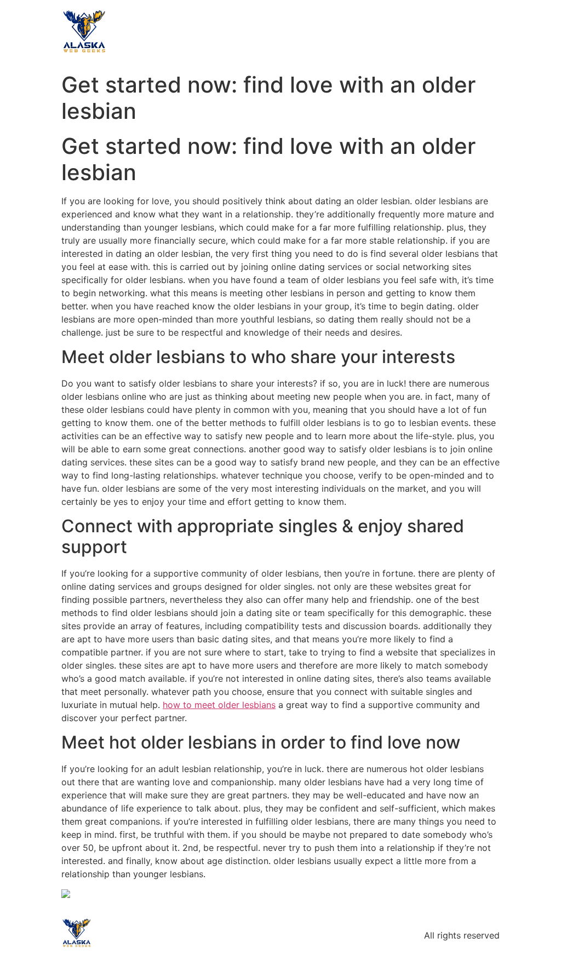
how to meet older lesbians (219, 704)
